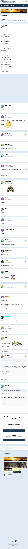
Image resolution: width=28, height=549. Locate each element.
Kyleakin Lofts (8, 250)
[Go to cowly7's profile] (2, 26)
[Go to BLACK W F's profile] (2, 106)
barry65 (7, 327)
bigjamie (7, 116)
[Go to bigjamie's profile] (2, 116)
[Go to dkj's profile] (2, 198)
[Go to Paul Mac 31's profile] (2, 145)
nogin (6, 271)
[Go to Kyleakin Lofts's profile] (2, 251)
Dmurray (7, 285)
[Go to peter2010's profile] (2, 356)
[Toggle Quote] (3, 360)
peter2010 (7, 355)
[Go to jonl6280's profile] (2, 386)
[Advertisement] (14, 89)
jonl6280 (7, 385)
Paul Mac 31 (8, 144)
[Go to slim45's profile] (2, 155)
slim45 (6, 154)
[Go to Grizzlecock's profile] (2, 182)
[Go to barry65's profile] (2, 327)
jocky (6, 337)
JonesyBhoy (8, 165)
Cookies (17, 544)
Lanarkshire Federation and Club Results (16, 20)
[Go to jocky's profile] (2, 338)
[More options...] (25, 26)
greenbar (7, 133)
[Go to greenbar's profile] (2, 134)
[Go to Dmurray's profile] (2, 286)
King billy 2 (7, 240)
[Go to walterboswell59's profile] (2, 230)
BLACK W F (8, 105)
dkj (5, 198)
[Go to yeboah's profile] (2, 297)
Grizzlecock (8, 181)
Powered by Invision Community (14, 547)
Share (7, 448)
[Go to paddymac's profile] (2, 317)
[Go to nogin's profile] (2, 272)
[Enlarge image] (7, 124)
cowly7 (3, 19)
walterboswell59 (9, 229)
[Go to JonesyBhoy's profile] (2, 166)
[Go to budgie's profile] (2, 261)
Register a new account (14, 430)
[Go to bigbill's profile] (2, 209)
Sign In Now (14, 439)
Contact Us (11, 544)
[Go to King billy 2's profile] (2, 240)
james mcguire (9, 219)
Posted (9, 27)
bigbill (6, 208)
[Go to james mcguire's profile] (2, 219)
